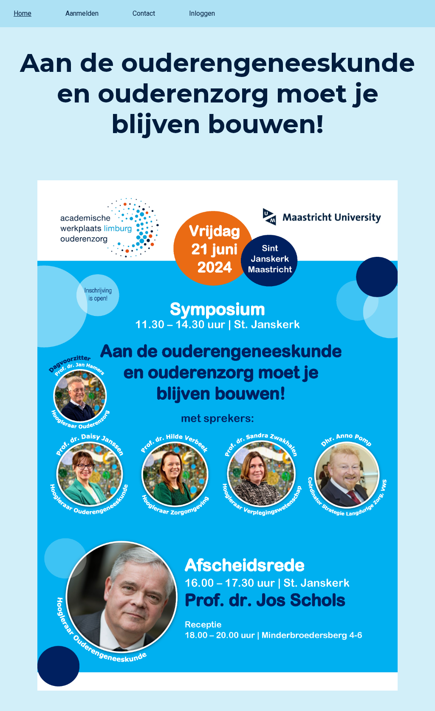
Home (22, 13)
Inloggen (202, 13)
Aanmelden (82, 13)
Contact (144, 13)
